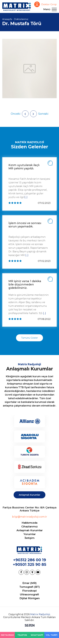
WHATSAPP (37, 635)
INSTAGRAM (7, 635)
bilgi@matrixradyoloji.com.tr (29, 516)
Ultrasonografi (29, 594)
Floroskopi (29, 590)
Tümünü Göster (29, 337)
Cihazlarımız (29, 526)
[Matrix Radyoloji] (16, 6)
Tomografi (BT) (29, 586)
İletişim (29, 537)
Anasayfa (7, 19)
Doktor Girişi (49, 4)
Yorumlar (29, 534)
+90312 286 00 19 (29, 560)
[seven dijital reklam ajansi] (29, 625)
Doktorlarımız (21, 19)
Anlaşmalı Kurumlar (29, 494)
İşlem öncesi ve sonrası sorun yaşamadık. (24, 224)
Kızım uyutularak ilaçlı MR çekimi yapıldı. (23, 166)
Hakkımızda (29, 522)
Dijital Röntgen (30, 598)
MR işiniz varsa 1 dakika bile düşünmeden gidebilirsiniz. (24, 284)
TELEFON (22, 635)
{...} (25, 197)
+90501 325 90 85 (29, 564)
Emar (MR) (29, 583)
